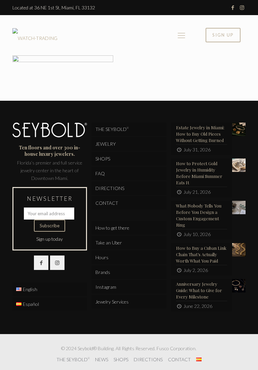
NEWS (101, 359)
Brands (102, 272)
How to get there (112, 228)
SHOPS (102, 158)
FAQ (100, 173)
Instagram (105, 287)
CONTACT (106, 203)
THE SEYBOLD (112, 129)
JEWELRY (105, 144)
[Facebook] (232, 7)
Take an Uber (108, 242)
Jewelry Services (112, 302)
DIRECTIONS (109, 188)
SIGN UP (223, 35)
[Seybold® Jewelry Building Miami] (34, 35)
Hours (102, 257)
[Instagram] (242, 7)
